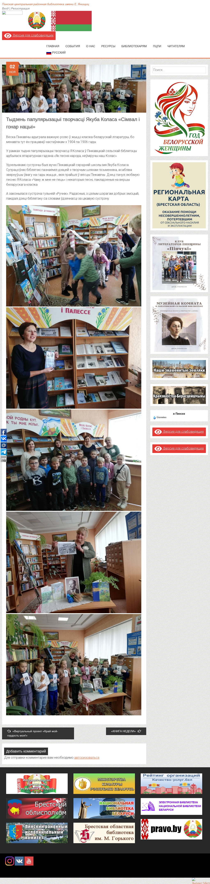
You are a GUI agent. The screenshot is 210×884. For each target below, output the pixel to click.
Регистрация (20, 8)
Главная (52, 46)
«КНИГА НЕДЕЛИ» (123, 731)
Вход (5, 8)
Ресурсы (108, 46)
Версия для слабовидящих (32, 35)
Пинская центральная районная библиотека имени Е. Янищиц (45, 4)
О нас (90, 46)
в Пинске (179, 413)
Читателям (176, 46)
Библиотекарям (134, 46)
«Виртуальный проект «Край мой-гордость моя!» (32, 733)
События (72, 46)
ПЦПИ (157, 46)
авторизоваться (86, 757)
